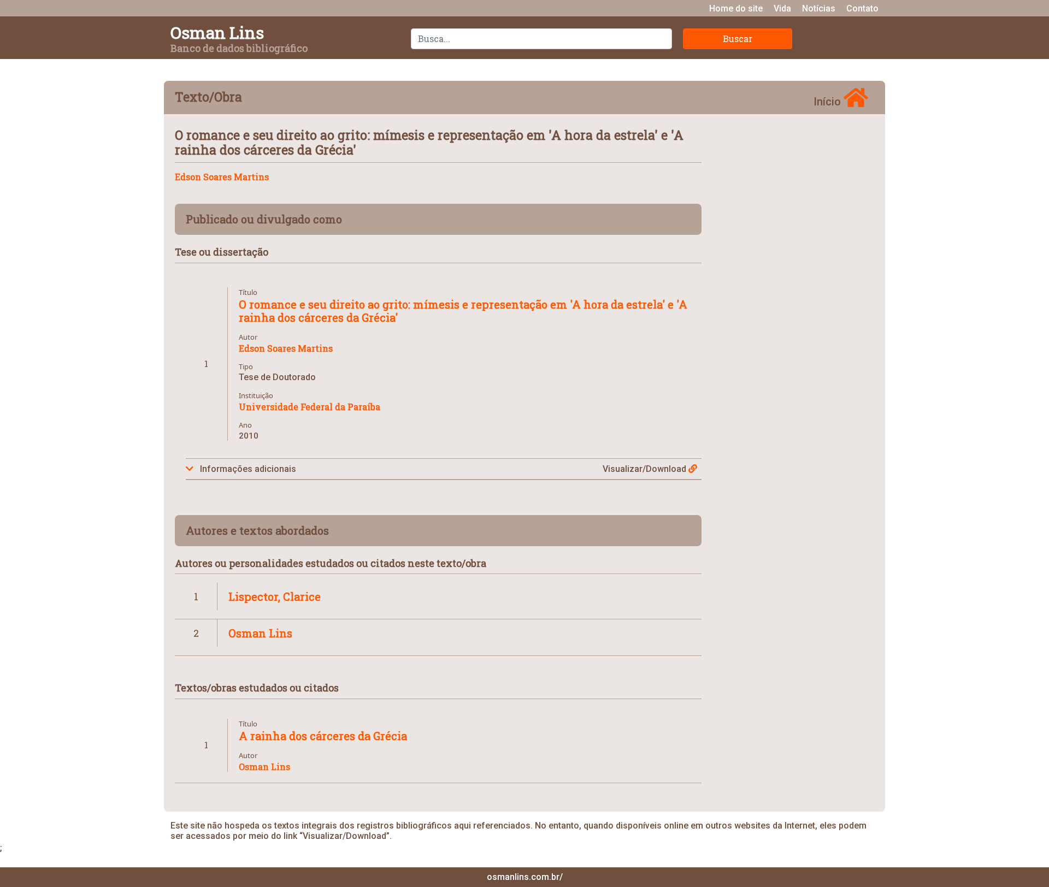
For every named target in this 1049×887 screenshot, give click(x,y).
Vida (782, 8)
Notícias (818, 8)
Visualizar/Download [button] (645, 469)
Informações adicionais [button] (247, 469)
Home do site (736, 8)
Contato (862, 8)
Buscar (737, 38)
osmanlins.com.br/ (525, 877)
